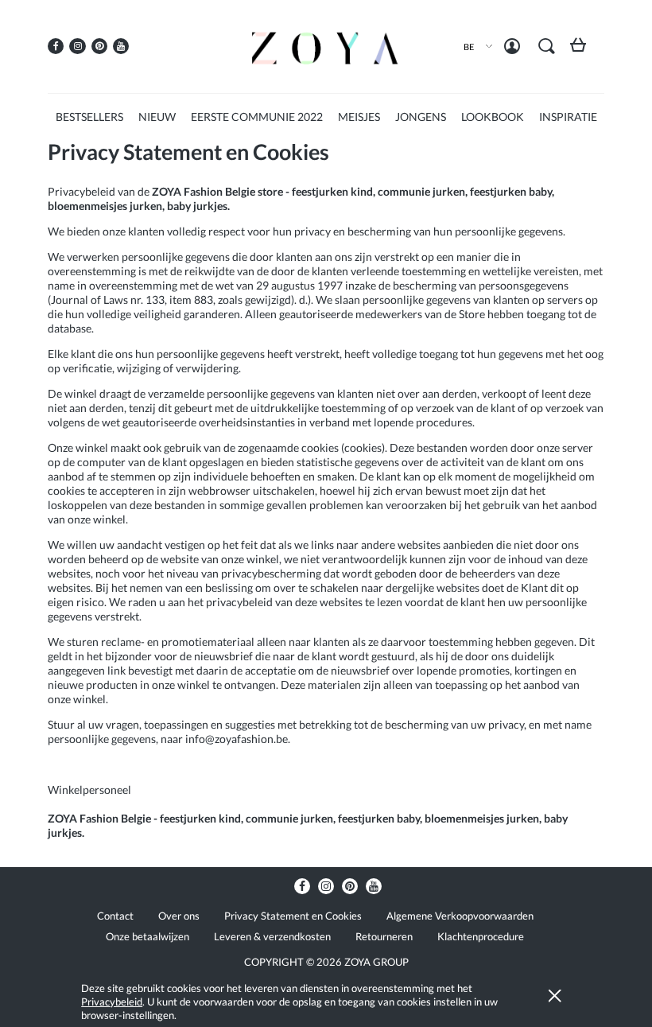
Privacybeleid (111, 1001)
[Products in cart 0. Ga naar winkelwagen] (581, 50)
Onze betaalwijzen (147, 936)
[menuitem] (89, 116)
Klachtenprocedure (480, 936)
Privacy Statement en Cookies (293, 915)
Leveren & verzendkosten (272, 936)
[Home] (326, 46)
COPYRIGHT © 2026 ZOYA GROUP (326, 961)
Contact (115, 915)
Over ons (179, 915)
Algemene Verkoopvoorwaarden (460, 915)
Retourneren (384, 936)
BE (469, 46)
